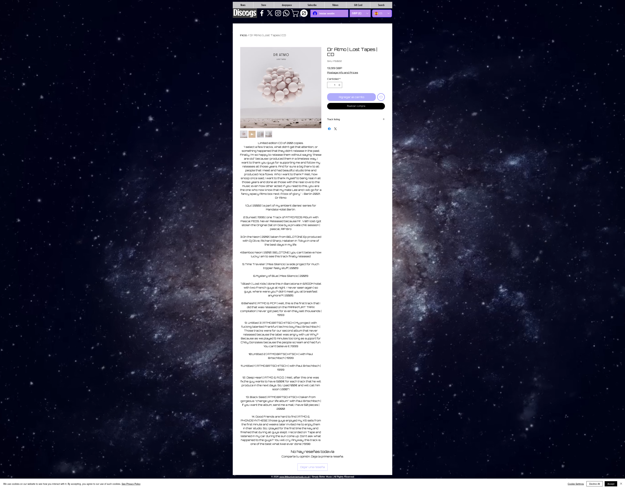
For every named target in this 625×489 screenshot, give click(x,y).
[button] (300, 13)
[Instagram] (278, 13)
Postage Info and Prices (342, 72)
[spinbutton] (335, 85)
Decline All (594, 483)
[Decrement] (330, 85)
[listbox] (360, 13)
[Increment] (340, 85)
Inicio (243, 35)
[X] (270, 13)
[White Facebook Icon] (262, 13)
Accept (610, 483)
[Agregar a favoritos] (381, 97)
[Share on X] (335, 129)
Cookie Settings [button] (576, 483)
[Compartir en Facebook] (329, 129)
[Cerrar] (621, 483)
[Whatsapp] (286, 13)
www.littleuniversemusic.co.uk (294, 476)
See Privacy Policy (131, 483)
